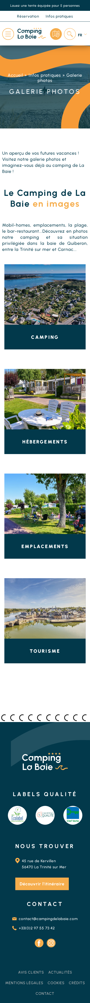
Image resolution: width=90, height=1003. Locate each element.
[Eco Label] (17, 815)
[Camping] (45, 294)
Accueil (15, 75)
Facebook (39, 943)
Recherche (70, 34)
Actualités (60, 972)
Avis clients (31, 972)
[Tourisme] (45, 608)
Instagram (51, 943)
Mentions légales (24, 983)
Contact (45, 993)
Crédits (77, 983)
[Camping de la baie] (31, 34)
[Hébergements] (45, 399)
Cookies (56, 983)
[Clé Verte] (73, 815)
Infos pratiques (45, 75)
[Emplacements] (45, 504)
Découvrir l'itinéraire (42, 883)
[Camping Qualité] (45, 815)
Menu (8, 34)
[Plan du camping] (56, 34)
